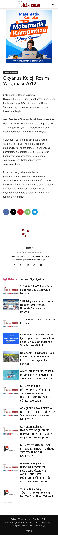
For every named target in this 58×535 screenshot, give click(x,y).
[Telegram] (35, 212)
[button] (5, 4)
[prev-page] (5, 504)
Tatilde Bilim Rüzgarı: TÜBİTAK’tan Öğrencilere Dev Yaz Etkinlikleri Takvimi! (36, 493)
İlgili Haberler (10, 279)
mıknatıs (34, 522)
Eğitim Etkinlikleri (10, 72)
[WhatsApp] (27, 212)
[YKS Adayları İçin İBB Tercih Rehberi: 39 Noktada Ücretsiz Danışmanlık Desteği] (11, 304)
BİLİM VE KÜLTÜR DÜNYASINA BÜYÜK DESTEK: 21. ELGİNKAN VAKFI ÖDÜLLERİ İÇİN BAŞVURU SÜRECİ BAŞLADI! (37, 393)
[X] (13, 212)
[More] (42, 212)
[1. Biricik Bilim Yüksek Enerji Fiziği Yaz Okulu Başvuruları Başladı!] (11, 289)
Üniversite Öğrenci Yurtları (15, 522)
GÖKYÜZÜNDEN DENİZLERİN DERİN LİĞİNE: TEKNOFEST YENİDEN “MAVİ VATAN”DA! (37, 375)
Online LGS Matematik (20, 519)
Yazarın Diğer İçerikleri (33, 279)
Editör (29, 247)
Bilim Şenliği (46, 522)
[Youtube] (42, 265)
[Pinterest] (20, 212)
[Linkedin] (29, 265)
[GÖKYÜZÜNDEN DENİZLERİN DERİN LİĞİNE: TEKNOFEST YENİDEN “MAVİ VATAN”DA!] (11, 375)
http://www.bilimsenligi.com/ (29, 252)
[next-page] (10, 504)
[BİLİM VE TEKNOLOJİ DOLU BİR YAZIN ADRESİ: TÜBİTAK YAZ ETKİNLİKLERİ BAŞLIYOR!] (11, 448)
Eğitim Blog (40, 525)
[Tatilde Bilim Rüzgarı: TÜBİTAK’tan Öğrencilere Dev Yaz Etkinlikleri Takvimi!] (11, 492)
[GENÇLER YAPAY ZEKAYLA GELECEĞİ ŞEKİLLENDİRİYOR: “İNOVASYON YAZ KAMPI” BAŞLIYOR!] (11, 412)
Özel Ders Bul (39, 519)
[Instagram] (22, 265)
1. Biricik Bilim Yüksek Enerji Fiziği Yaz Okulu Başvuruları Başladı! (36, 290)
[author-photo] (29, 243)
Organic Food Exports (22, 525)
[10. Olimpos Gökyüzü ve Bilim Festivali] (11, 323)
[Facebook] (6, 212)
